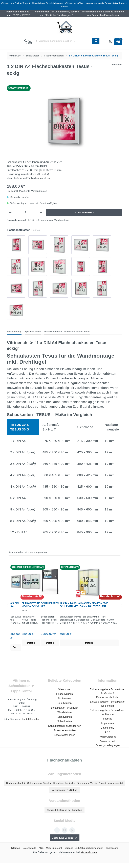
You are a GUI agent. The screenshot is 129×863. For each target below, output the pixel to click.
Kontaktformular (30, 719)
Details (16, 647)
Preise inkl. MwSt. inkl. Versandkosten (27, 191)
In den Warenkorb (84, 212)
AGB (107, 732)
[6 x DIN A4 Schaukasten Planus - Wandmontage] (15, 581)
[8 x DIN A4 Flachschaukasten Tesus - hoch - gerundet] (102, 288)
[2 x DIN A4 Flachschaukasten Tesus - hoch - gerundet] (102, 266)
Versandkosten (89, 852)
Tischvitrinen (64, 698)
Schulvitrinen (64, 703)
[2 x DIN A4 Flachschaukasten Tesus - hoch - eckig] (16, 244)
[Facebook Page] (57, 830)
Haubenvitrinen (64, 693)
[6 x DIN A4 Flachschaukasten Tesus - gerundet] (80, 288)
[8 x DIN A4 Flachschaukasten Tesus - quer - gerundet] (16, 310)
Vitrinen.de (15, 55)
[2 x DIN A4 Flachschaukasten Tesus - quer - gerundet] (16, 288)
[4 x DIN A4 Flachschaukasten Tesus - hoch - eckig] (59, 244)
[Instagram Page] (65, 830)
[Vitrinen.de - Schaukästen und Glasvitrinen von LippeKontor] (64, 27)
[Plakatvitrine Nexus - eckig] (31, 581)
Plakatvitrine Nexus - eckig (31, 605)
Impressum (107, 723)
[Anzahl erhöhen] (41, 212)
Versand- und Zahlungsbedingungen (83, 848)
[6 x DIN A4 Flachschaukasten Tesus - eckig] (102, 244)
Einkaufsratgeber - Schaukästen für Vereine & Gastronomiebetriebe (107, 693)
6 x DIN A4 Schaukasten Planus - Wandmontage (15, 605)
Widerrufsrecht (107, 736)
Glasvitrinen (64, 689)
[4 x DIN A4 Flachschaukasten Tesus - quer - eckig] (80, 244)
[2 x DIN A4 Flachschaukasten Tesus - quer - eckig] (37, 244)
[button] (7, 605)
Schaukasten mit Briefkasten (50, 605)
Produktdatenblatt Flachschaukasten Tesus (67, 331)
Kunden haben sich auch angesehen (28, 552)
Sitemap (107, 718)
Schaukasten (64, 721)
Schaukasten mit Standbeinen (64, 725)
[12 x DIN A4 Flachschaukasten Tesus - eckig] (59, 266)
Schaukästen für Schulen (64, 707)
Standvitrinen (64, 716)
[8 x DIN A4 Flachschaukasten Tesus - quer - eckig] (37, 266)
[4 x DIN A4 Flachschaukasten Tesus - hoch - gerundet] (37, 288)
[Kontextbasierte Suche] (28, 42)
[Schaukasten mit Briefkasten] (50, 581)
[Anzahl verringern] (10, 212)
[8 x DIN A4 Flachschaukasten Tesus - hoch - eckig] (16, 266)
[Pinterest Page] (72, 830)
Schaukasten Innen (64, 734)
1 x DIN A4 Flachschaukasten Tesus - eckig (93, 55)
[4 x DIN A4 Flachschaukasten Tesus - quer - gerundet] (59, 288)
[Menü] (11, 41)
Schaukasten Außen (64, 730)
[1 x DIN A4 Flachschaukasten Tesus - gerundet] (80, 266)
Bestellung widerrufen (64, 837)
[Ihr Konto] (110, 41)
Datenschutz (108, 727)
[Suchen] (95, 41)
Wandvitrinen (64, 712)
